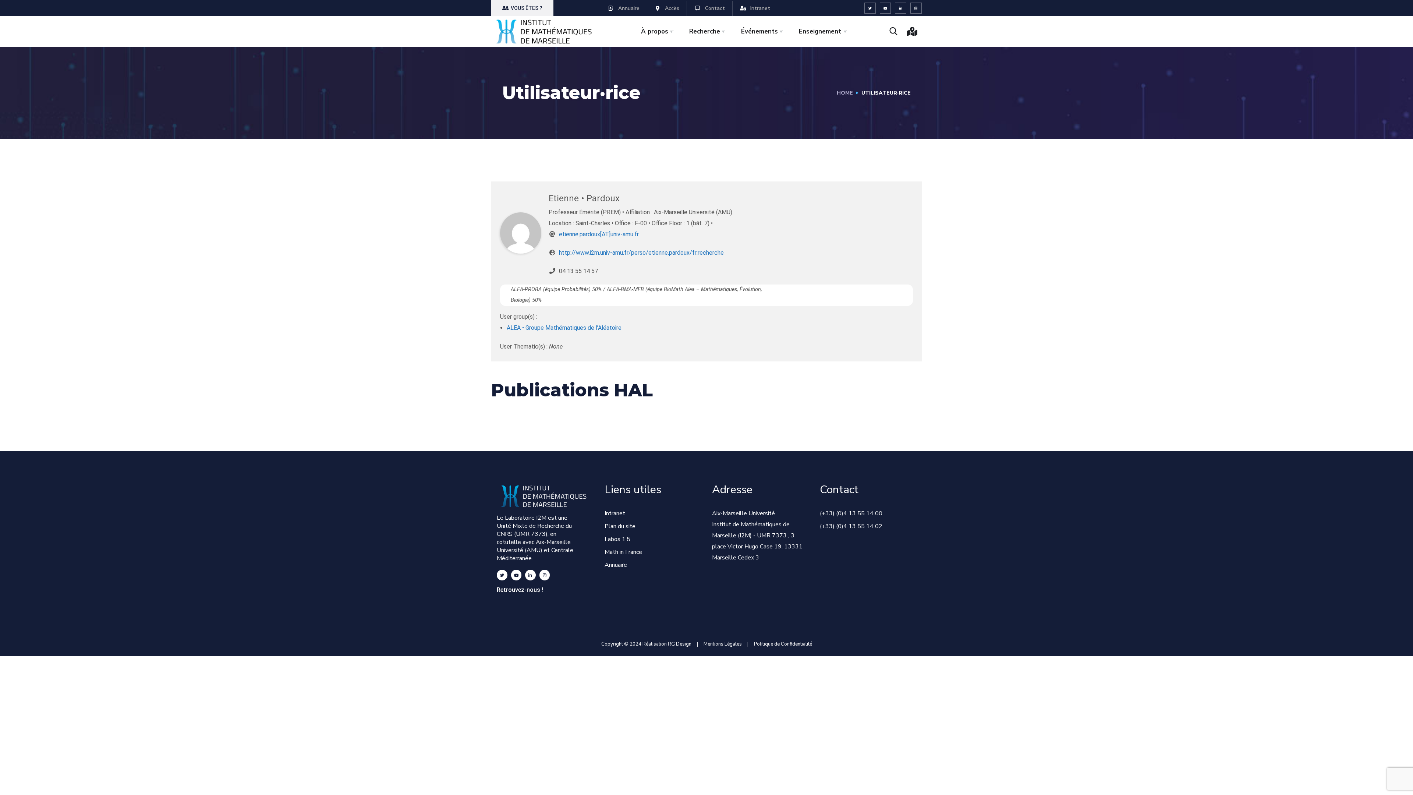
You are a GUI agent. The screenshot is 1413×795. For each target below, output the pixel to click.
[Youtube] (885, 8)
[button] (522, 8)
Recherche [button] (704, 31)
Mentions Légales (723, 644)
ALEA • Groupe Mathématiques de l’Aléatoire (564, 327)
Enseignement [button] (820, 31)
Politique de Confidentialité (783, 644)
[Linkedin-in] (900, 8)
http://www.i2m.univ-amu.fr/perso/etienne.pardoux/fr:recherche (641, 252)
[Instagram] (916, 8)
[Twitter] (870, 8)
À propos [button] (654, 31)
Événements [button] (759, 31)
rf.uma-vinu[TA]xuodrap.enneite (599, 234)
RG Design (682, 644)
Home (845, 92)
